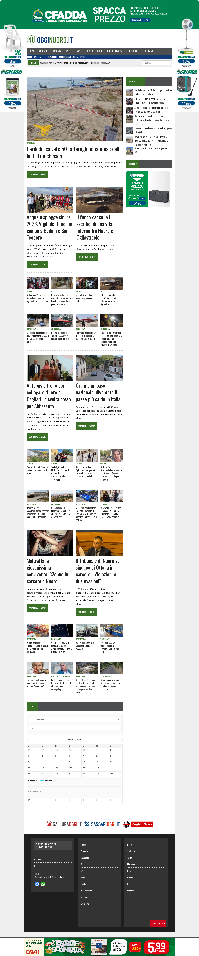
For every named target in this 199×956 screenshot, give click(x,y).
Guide (100, 51)
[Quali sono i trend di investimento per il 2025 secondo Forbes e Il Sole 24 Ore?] (62, 630)
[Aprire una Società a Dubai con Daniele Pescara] (87, 630)
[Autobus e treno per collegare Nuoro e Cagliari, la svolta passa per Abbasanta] (50, 379)
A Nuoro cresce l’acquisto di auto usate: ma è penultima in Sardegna (37, 647)
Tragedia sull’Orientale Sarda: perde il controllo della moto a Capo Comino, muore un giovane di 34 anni (111, 338)
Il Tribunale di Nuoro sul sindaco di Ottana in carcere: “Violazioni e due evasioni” (98, 571)
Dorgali (62, 56)
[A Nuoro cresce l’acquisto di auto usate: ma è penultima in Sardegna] (38, 630)
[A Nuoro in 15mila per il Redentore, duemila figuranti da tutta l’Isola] (38, 283)
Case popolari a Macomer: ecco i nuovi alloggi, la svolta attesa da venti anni (61, 512)
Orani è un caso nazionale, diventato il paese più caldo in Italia (98, 392)
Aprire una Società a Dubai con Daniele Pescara (85, 645)
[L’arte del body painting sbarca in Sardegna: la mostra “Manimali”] (38, 668)
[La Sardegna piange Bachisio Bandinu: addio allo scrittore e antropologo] (62, 668)
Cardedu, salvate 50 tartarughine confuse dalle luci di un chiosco (74, 152)
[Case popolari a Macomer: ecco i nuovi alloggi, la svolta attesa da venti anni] (62, 496)
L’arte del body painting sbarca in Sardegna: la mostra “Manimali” (37, 683)
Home (31, 51)
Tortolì (46, 56)
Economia (56, 51)
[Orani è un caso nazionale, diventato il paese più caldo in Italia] (99, 379)
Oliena (75, 56)
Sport (68, 51)
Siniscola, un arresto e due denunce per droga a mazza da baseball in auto (38, 337)
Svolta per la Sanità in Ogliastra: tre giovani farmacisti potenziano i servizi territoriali (86, 472)
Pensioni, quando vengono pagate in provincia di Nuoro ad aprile (109, 647)
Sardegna (31, 676)
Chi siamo (148, 51)
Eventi (79, 51)
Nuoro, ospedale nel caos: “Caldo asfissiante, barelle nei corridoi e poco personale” (62, 299)
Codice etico (39, 865)
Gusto (90, 51)
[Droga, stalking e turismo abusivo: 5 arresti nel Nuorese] (62, 320)
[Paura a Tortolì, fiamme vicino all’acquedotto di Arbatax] (38, 455)
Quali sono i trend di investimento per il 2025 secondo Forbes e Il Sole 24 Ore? (61, 647)
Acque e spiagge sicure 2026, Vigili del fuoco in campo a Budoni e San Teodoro (49, 227)
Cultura (55, 676)
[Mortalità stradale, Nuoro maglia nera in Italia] (87, 283)
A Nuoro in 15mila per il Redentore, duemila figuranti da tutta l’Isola (37, 298)
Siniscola (37, 56)
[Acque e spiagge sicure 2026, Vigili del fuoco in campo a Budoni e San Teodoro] (50, 210)
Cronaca (42, 51)
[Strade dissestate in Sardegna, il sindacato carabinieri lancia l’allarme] (111, 668)
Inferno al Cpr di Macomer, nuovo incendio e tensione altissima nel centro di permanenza (38, 512)
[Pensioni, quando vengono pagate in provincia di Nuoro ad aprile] (111, 630)
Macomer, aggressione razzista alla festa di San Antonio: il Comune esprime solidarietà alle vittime (86, 514)
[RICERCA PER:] (156, 62)
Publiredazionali (115, 51)
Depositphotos (59, 877)
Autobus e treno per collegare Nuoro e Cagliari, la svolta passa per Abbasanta (49, 395)
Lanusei (82, 56)
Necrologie (133, 51)
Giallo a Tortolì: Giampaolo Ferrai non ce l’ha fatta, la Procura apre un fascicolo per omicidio (111, 473)
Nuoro (29, 56)
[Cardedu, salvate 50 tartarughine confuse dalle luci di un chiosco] (75, 138)
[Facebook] (37, 884)
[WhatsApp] (43, 884)
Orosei (68, 56)
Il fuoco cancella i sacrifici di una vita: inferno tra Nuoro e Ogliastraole (94, 227)
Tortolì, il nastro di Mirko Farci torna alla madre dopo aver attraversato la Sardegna (61, 473)
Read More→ (112, 166)
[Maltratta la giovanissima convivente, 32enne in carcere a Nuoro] (50, 554)
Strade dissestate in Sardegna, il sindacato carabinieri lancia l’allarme (110, 684)
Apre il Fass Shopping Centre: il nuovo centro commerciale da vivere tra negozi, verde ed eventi (86, 686)
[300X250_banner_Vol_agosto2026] (148, 205)
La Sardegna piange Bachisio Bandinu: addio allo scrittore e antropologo (61, 684)
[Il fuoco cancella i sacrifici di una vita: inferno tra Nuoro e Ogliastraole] (99, 210)
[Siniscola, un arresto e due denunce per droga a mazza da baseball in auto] (38, 320)
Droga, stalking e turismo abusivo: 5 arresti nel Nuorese (60, 336)
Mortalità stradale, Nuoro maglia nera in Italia (85, 298)
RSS (37, 873)
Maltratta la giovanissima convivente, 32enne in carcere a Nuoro (47, 571)
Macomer (53, 56)
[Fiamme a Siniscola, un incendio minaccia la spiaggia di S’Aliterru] (87, 320)
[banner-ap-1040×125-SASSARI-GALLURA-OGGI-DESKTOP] (99, 954)
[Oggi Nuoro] (50, 40)
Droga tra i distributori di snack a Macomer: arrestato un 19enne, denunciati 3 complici (110, 512)
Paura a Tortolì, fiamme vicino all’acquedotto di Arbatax (37, 470)
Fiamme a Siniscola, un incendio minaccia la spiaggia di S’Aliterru (86, 336)
